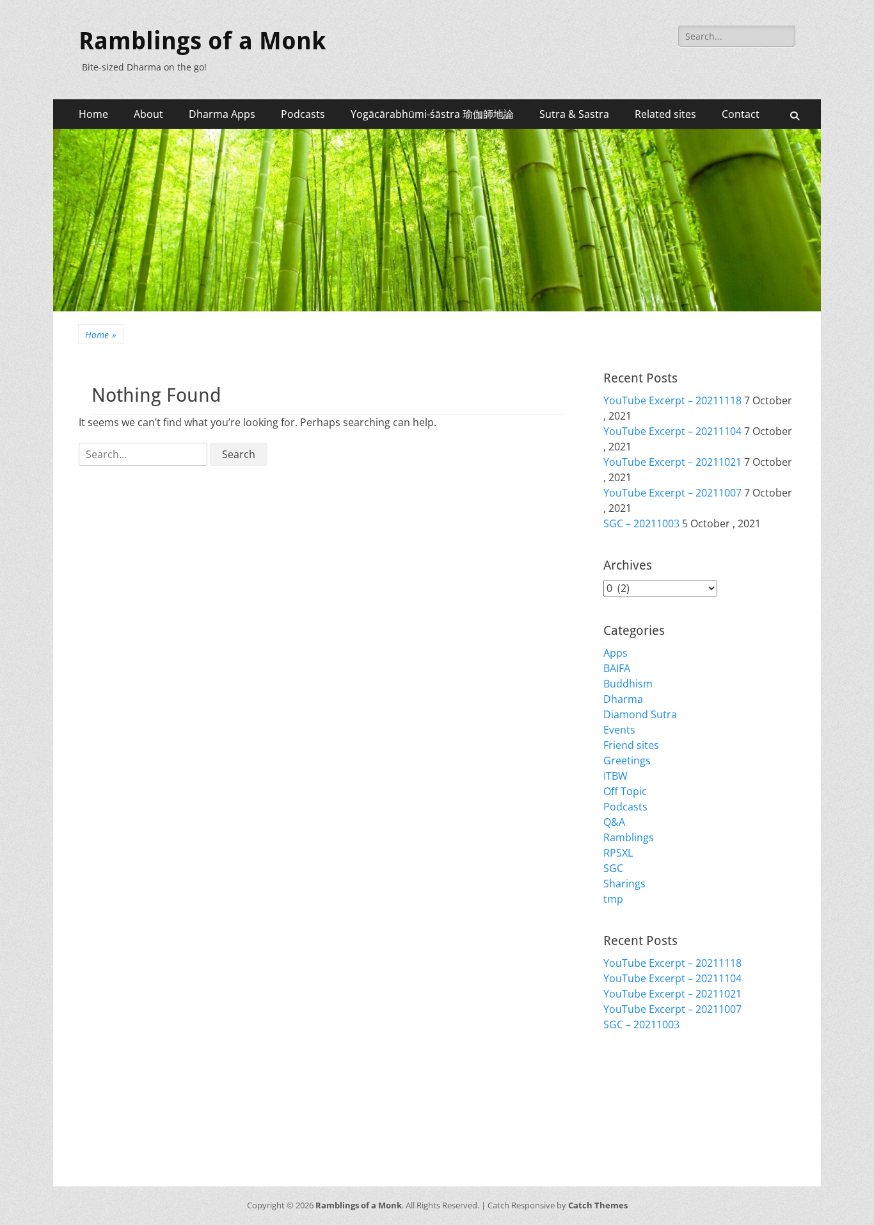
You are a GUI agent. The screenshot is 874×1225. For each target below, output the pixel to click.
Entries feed (632, 1096)
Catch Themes (598, 1205)
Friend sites (631, 745)
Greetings (627, 760)
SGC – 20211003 (641, 523)
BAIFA (616, 668)
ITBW (615, 776)
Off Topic (625, 791)
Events (619, 730)
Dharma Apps (222, 114)
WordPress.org (639, 1127)
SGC (613, 868)
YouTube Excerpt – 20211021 (672, 462)
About (148, 114)
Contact (740, 114)
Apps (615, 653)
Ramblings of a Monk (202, 41)
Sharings (624, 883)
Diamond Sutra (640, 714)
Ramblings (628, 837)
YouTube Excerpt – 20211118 (672, 400)
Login (616, 1081)
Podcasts (303, 114)
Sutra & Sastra (574, 114)
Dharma (623, 699)
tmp (613, 899)
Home (93, 114)
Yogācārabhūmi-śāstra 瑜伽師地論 (432, 114)
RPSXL (618, 853)
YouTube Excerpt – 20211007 (672, 493)
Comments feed (641, 1112)
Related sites (665, 114)
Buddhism (628, 684)
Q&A (614, 822)
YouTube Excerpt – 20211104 (672, 431)
